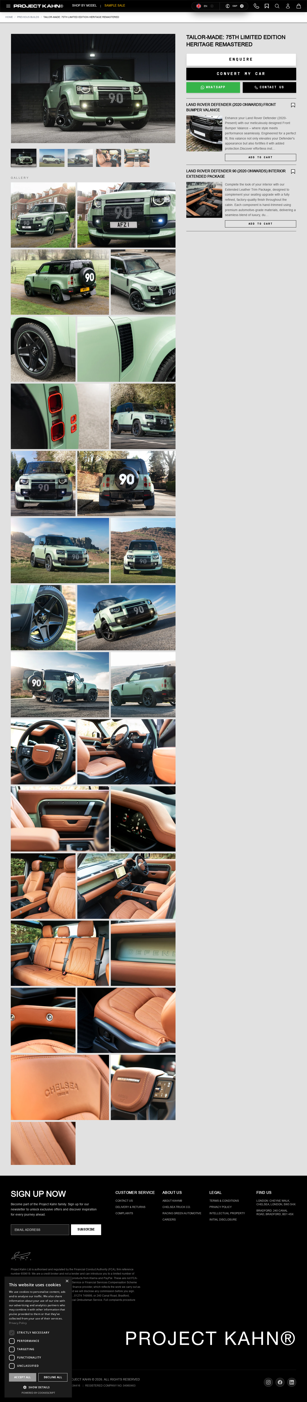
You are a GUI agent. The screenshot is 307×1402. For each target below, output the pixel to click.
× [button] (67, 1281)
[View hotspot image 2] (52, 158)
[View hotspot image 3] (80, 158)
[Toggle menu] (8, 6)
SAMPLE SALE (115, 5)
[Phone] (256, 6)
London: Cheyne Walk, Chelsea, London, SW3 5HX (276, 1202)
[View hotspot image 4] (108, 158)
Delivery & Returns (130, 1207)
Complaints (124, 1213)
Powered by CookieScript (38, 1392)
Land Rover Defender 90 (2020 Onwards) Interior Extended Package (236, 173)
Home (9, 17)
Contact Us (124, 1200)
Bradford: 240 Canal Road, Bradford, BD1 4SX (275, 1212)
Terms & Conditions (224, 1200)
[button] (38, 1387)
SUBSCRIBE (86, 1229)
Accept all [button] (22, 1377)
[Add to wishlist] (293, 105)
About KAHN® (172, 1200)
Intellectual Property (227, 1213)
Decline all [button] (53, 1377)
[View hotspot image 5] (137, 158)
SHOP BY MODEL (84, 5)
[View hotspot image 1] (23, 158)
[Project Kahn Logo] (38, 6)
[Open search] (277, 6)
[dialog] (38, 1337)
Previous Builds (28, 17)
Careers (169, 1219)
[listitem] (43, 215)
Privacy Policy (220, 1207)
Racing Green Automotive (181, 1213)
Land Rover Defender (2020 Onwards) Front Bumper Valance (231, 107)
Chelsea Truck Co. (176, 1207)
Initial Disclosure (223, 1219)
